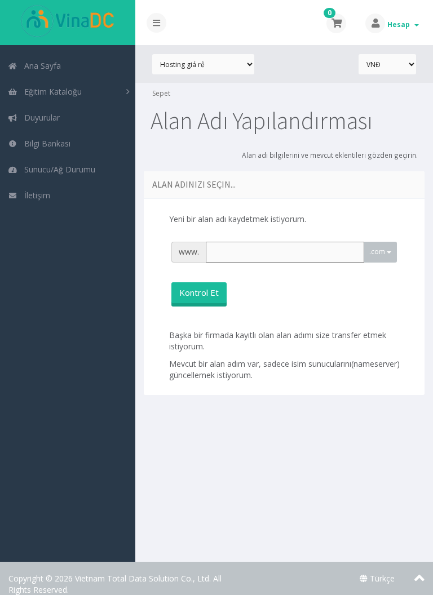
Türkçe (381, 578)
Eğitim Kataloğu (51, 91)
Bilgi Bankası (45, 143)
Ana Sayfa (40, 65)
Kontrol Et (199, 292)
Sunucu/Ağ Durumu (57, 169)
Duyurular (40, 117)
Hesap (400, 24)
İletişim (35, 195)
